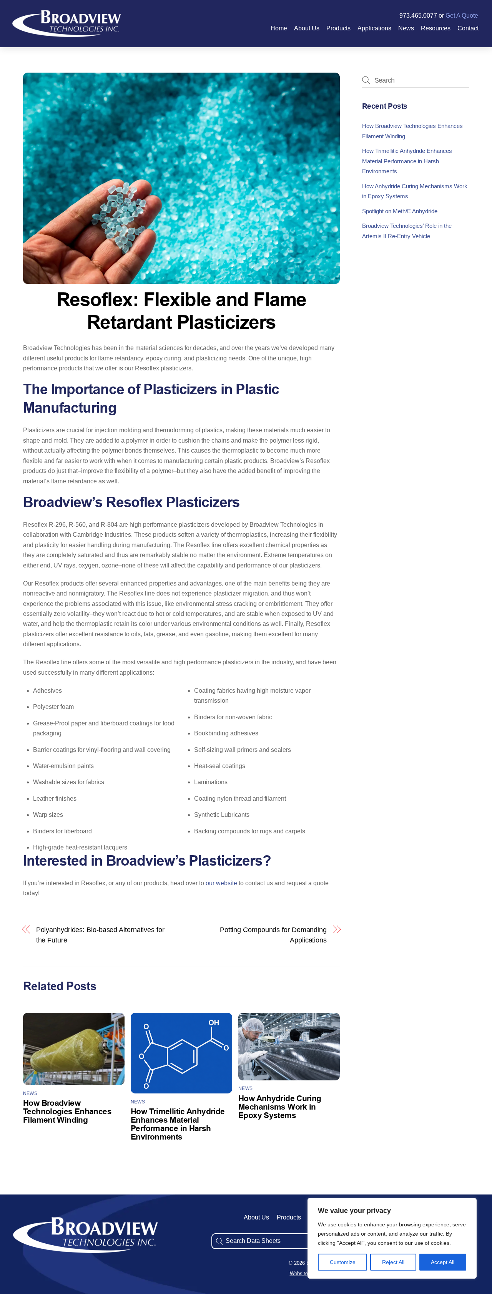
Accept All (442, 1262)
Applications (374, 28)
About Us (306, 28)
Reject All (393, 1262)
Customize (343, 1262)
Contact (468, 28)
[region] (392, 1238)
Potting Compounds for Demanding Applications (273, 935)
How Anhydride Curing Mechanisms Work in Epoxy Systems (279, 1107)
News (406, 28)
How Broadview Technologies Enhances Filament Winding (67, 1112)
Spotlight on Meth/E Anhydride (399, 210)
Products (338, 28)
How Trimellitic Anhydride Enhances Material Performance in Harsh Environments (407, 161)
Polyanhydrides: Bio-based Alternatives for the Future (100, 935)
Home (279, 28)
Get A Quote (461, 15)
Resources (435, 28)
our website (221, 883)
